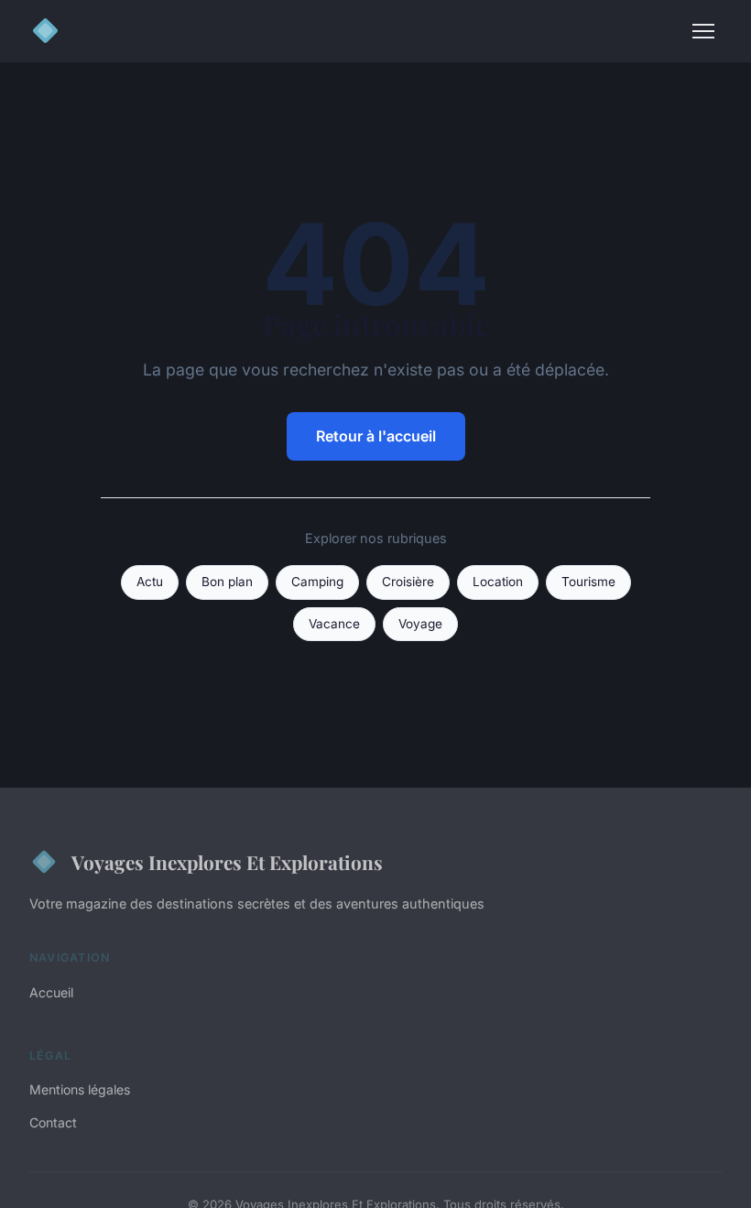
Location (498, 581)
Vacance (334, 623)
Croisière (408, 581)
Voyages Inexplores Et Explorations (227, 862)
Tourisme (588, 581)
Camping (317, 581)
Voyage (420, 623)
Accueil (51, 992)
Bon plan (227, 581)
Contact (53, 1122)
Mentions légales (79, 1089)
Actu (149, 581)
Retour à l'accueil (376, 436)
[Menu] (703, 31)
